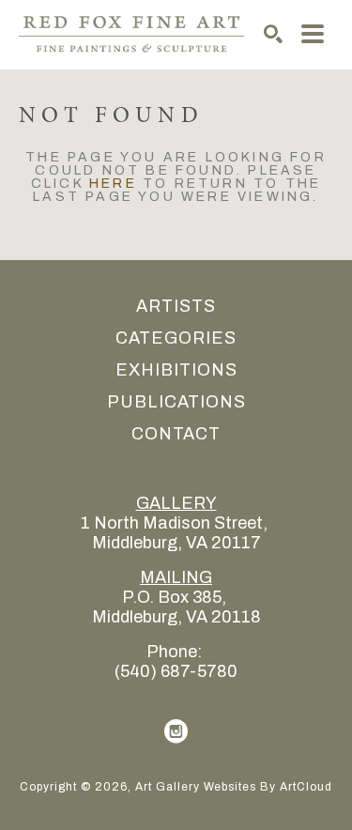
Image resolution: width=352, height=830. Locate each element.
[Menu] (312, 33)
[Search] (273, 33)
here (113, 184)
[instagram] (176, 731)
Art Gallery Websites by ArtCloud (233, 786)
